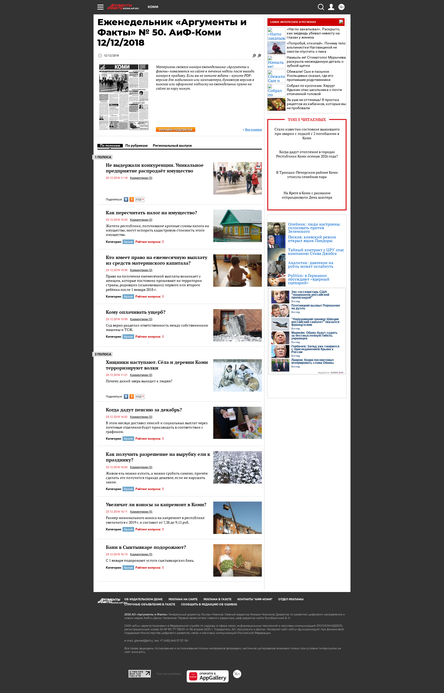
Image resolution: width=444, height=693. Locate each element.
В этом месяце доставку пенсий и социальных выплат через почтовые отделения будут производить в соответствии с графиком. (157, 427)
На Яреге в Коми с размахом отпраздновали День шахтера (307, 195)
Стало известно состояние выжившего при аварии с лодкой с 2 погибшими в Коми (307, 133)
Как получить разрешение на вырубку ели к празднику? (158, 457)
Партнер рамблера (168, 673)
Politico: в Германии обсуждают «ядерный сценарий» (308, 279)
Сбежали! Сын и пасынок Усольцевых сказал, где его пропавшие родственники (310, 75)
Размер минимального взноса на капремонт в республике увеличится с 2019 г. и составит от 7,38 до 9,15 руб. (155, 519)
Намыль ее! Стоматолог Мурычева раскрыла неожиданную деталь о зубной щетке (316, 61)
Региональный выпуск (172, 145)
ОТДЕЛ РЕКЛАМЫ (290, 599)
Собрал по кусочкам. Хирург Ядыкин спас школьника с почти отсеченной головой (314, 90)
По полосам (110, 145)
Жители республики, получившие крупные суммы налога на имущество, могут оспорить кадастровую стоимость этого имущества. (157, 230)
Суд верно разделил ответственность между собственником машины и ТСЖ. (157, 327)
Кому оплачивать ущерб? (135, 312)
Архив (128, 242)
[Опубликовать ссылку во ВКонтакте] (126, 199)
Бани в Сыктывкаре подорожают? (146, 547)
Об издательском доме (143, 599)
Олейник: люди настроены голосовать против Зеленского (314, 227)
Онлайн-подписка (175, 130)
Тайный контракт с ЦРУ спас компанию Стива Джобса (316, 251)
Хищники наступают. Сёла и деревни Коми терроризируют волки (157, 365)
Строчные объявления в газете (149, 604)
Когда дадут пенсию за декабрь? (144, 409)
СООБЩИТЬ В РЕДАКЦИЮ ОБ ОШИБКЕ (209, 604)
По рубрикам (136, 145)
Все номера (253, 129)
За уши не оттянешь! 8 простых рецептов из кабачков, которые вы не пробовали (316, 104)
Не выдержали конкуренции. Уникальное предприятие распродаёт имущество (154, 168)
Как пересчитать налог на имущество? (151, 212)
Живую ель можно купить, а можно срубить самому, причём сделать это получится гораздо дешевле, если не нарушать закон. (157, 477)
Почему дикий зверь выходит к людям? (139, 381)
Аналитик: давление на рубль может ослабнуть (310, 264)
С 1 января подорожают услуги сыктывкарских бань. (150, 560)
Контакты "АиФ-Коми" (254, 599)
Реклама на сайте (183, 599)
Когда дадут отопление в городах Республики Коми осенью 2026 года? (307, 154)
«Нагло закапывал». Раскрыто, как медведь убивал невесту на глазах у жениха (313, 33)
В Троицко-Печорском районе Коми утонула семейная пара (307, 174)
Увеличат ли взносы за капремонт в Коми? (156, 504)
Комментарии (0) (141, 178)
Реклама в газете (217, 599)
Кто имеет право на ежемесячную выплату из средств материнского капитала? (156, 260)
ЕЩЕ (139, 199)
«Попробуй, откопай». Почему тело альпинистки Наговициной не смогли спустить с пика (316, 47)
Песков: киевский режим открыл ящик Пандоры (312, 238)
